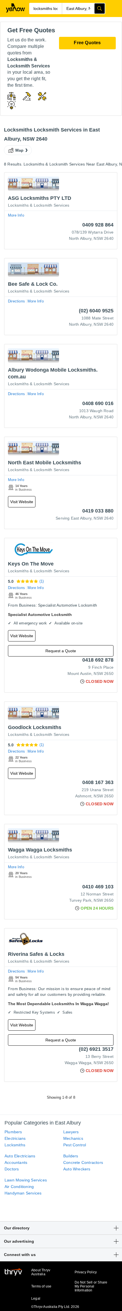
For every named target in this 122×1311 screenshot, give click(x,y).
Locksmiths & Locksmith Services (38, 205)
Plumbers (13, 1132)
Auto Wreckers (77, 1169)
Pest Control (74, 1145)
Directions (16, 301)
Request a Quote (60, 651)
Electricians (15, 1138)
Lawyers (71, 1132)
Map (19, 150)
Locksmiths (15, 1145)
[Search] (99, 8)
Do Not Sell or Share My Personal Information (91, 1286)
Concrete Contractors (83, 1162)
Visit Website (21, 501)
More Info (16, 215)
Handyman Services (23, 1193)
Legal (35, 1299)
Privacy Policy (86, 1272)
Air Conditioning (19, 1186)
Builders (70, 1156)
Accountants (16, 1162)
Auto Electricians (20, 1156)
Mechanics (73, 1138)
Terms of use (41, 1286)
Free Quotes (87, 42)
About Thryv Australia (40, 1272)
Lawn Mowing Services (26, 1180)
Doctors (12, 1169)
